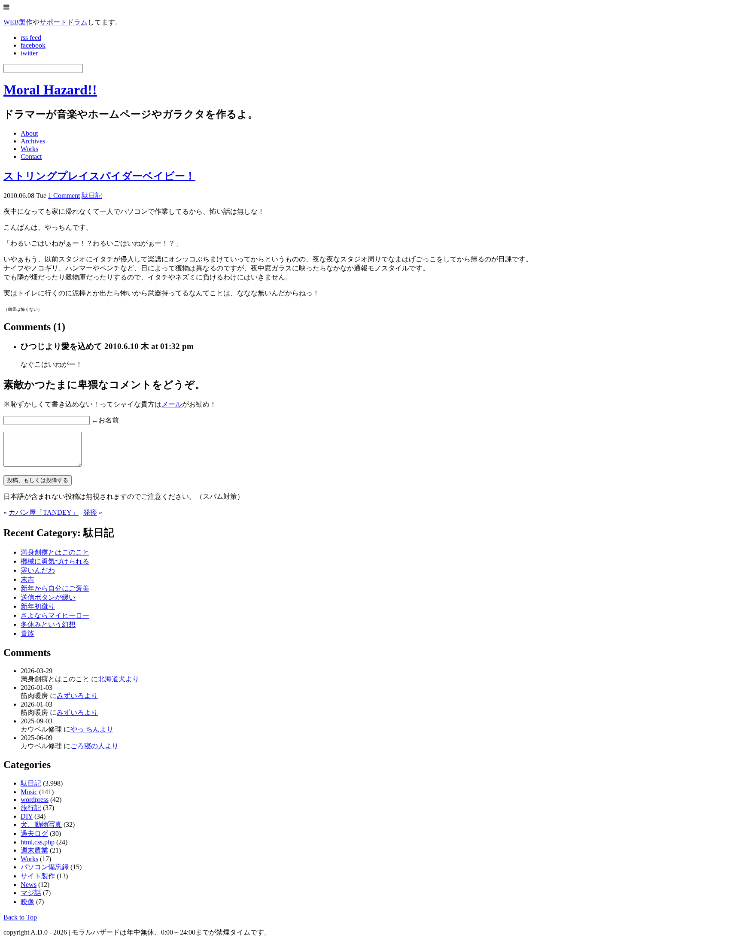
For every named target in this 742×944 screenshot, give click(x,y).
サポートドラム (64, 22)
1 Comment (64, 195)
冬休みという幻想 (48, 624)
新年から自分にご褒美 (55, 588)
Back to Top (20, 917)
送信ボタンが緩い (48, 597)
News (28, 884)
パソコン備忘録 (45, 867)
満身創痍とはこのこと (55, 552)
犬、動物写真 (41, 824)
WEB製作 (18, 22)
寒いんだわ (38, 570)
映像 (27, 901)
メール (171, 404)
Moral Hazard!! (50, 89)
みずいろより (77, 695)
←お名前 (105, 420)
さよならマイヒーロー (55, 615)
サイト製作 (38, 876)
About (29, 133)
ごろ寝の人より (94, 746)
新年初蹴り (38, 606)
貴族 (27, 633)
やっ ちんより (91, 729)
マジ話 (31, 892)
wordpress (35, 799)
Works (29, 148)
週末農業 (34, 850)
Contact (31, 156)
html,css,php (38, 842)
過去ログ (34, 833)
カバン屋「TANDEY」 (44, 512)
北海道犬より (118, 679)
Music (29, 791)
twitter (29, 53)
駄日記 (92, 195)
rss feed (31, 37)
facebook (33, 45)
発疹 (90, 512)
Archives (33, 141)
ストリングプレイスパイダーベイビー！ (99, 176)
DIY (27, 816)
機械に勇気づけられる (55, 561)
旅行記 (31, 807)
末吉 (27, 579)
